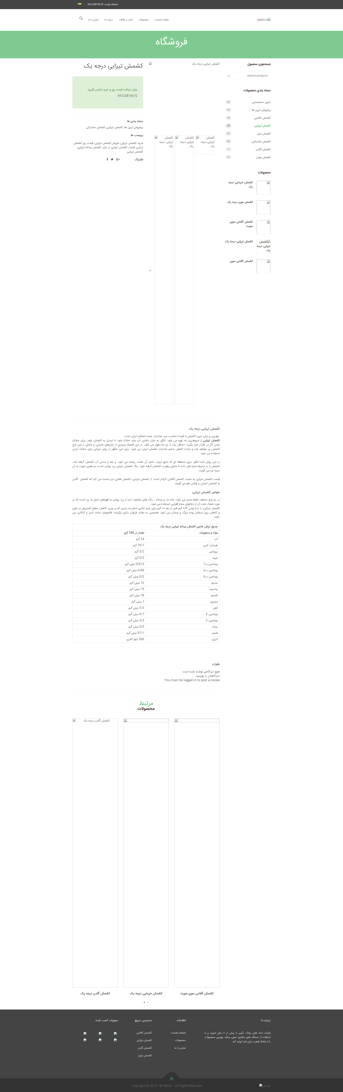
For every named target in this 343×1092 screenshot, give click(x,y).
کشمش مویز (264, 157)
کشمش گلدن (263, 149)
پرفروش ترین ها (133, 127)
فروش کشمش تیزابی (107, 143)
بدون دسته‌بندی (261, 102)
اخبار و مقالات (126, 20)
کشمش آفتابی (262, 118)
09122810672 (127, 96)
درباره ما (109, 20)
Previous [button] (151, 269)
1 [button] (144, 1002)
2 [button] (148, 1002)
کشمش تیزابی (114, 127)
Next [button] (67, 861)
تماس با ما (93, 20)
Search (228, 75)
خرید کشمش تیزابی (131, 143)
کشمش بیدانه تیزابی (89, 147)
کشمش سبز (264, 133)
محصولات (144, 20)
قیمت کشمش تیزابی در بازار (119, 147)
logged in (189, 680)
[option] (205, 144)
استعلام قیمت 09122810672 (103, 4)
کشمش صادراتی (95, 127)
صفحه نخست (162, 20)
